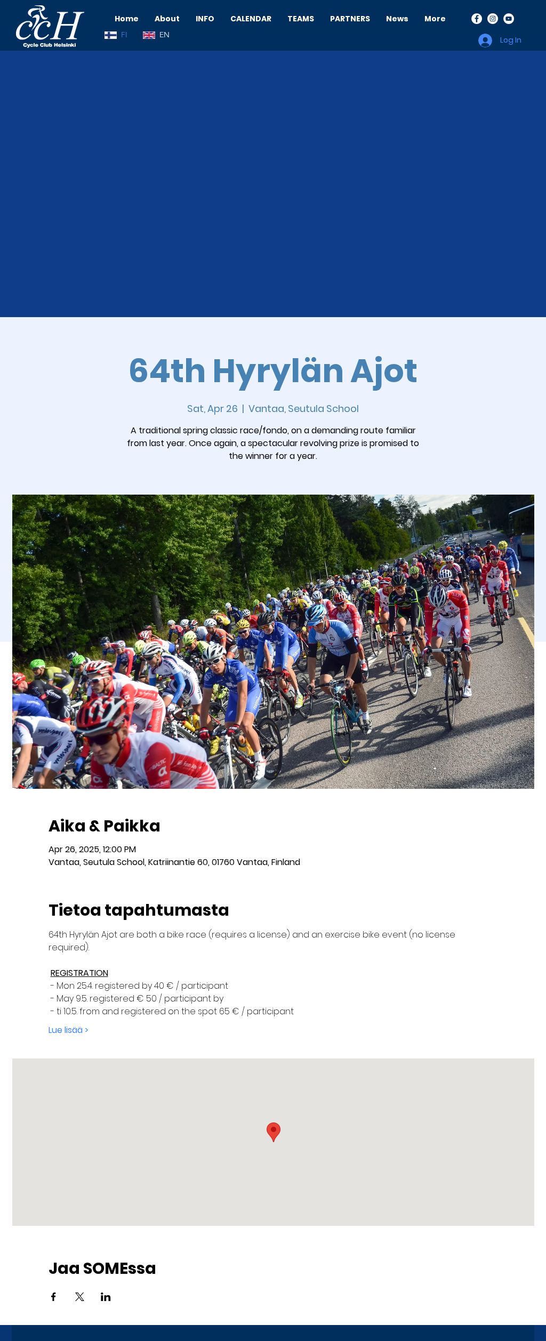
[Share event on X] (80, 1296)
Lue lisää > (69, 1030)
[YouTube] (508, 18)
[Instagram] (492, 18)
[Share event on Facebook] (54, 1296)
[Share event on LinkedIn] (106, 1296)
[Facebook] (476, 18)
